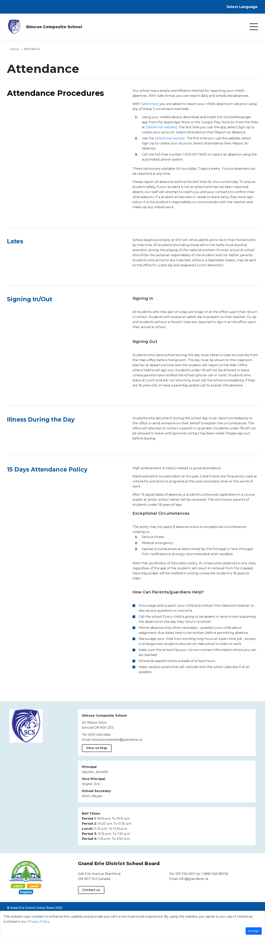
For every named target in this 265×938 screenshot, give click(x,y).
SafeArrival (149, 104)
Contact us (91, 890)
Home (14, 49)
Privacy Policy (39, 921)
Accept (253, 931)
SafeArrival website (161, 127)
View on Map (96, 748)
